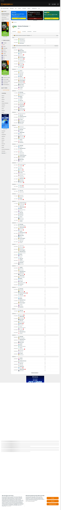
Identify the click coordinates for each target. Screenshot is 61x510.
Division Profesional (5, 13)
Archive (34, 31)
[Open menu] (58, 4)
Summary (14, 31)
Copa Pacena (4, 17)
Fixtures (24, 31)
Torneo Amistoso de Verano (5, 20)
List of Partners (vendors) (30, 501)
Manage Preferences (52, 504)
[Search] (49, 4)
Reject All (52, 501)
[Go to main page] (9, 4)
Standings (29, 31)
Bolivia (15, 22)
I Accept (52, 498)
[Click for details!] (35, 39)
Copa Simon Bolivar (5, 15)
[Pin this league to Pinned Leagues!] (30, 26)
